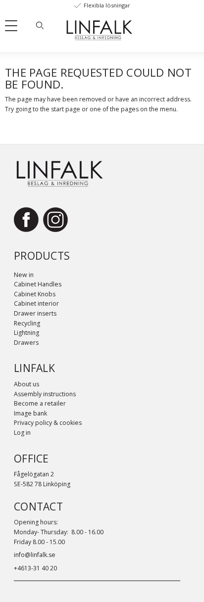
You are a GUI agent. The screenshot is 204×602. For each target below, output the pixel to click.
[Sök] (40, 25)
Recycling (27, 323)
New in (24, 275)
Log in (22, 432)
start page (65, 109)
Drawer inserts (35, 313)
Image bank (30, 413)
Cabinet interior (36, 303)
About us (26, 384)
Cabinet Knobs (34, 294)
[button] (15, 28)
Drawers (26, 342)
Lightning (26, 332)
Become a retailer (40, 403)
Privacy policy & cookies (48, 422)
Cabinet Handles (37, 284)
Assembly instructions (45, 394)
